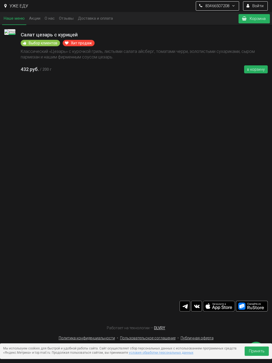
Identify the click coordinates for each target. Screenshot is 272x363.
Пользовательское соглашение (148, 338)
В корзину (256, 69)
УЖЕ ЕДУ (18, 6)
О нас (50, 18)
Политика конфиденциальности (87, 338)
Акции (34, 18)
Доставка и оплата (95, 18)
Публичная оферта (197, 338)
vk (196, 306)
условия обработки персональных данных (161, 352)
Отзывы (66, 18)
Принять (257, 351)
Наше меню (14, 18)
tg (185, 306)
